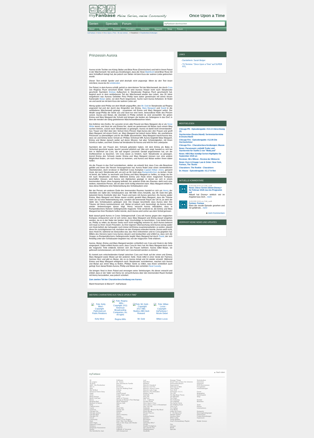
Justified (119, 426)
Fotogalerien (201, 387)
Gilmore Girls (120, 403)
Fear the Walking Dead (124, 388)
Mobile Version (202, 421)
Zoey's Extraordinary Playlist (180, 421)
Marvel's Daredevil (149, 385)
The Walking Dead (176, 405)
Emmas (112, 92)
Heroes (118, 416)
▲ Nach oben (219, 372)
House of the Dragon (123, 419)
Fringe (118, 396)
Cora (170, 87)
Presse (199, 406)
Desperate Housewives (97, 428)
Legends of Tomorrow (123, 429)
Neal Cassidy (155, 266)
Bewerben (200, 401)
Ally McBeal (94, 390)
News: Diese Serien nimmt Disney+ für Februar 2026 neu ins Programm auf (205, 190)
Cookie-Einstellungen (204, 416)
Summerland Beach (176, 383)
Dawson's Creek (95, 424)
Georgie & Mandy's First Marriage (127, 400)
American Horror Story (97, 392)
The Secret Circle (176, 403)
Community (93, 419)
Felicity (118, 390)
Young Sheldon (175, 419)
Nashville (146, 395)
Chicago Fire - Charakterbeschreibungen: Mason (201, 145)
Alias (91, 388)
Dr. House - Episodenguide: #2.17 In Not (197, 171)
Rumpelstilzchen (149, 172)
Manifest (146, 383)
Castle (92, 408)
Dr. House (119, 382)
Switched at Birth (176, 387)
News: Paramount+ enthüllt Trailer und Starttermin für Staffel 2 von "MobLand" (197, 149)
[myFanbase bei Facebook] (194, 233)
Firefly (118, 392)
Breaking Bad (94, 401)
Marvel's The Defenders (151, 392)
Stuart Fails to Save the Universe (181, 382)
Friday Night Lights (122, 395)
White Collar (174, 418)
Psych (145, 414)
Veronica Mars (175, 416)
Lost (144, 380)
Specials (112, 23)
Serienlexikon (201, 380)
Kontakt (199, 400)
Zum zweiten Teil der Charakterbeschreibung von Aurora (115, 279)
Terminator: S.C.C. (176, 392)
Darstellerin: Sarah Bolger (193, 60)
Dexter (92, 429)
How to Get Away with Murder (126, 423)
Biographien (201, 393)
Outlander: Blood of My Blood (153, 410)
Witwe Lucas (162, 319)
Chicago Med (94, 414)
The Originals (174, 401)
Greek (118, 413)
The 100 (173, 393)
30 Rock (92, 383)
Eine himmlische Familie (124, 383)
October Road (148, 401)
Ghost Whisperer (122, 401)
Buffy (91, 405)
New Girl (146, 396)
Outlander (146, 408)
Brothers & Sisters (96, 403)
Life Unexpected (122, 431)
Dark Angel (93, 423)
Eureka (118, 385)
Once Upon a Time (207, 15)
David (163, 108)
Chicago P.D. (94, 416)
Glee (118, 406)
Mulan (102, 99)
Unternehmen (201, 408)
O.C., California (148, 400)
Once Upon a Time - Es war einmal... (116, 33)
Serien (99, 33)
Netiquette (200, 411)
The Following (175, 400)
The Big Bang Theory (177, 395)
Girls (118, 405)
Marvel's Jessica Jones (151, 388)
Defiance (93, 426)
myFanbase (91, 33)
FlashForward (121, 393)
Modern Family (148, 393)
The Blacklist (174, 396)
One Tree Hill (147, 406)
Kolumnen (200, 383)
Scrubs (145, 424)
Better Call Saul (95, 398)
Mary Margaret (149, 108)
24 (90, 380)
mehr (209, 197)
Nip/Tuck (146, 398)
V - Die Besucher (176, 413)
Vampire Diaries (175, 414)
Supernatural (174, 385)
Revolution (146, 419)
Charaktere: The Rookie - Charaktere (196, 167)
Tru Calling (173, 408)
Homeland (119, 418)
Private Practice (148, 413)
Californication (94, 406)
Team (199, 405)
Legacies (119, 428)
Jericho (118, 424)
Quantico (146, 418)
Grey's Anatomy (121, 414)
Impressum (201, 418)
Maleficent (149, 72)
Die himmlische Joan (97, 431)
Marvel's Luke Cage (150, 390)
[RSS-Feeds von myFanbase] (187, 233)
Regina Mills (120, 319)
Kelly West (99, 319)
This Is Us (173, 406)
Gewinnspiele (201, 395)
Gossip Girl (120, 410)
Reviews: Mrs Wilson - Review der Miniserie (199, 159)
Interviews (200, 382)
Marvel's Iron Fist (149, 387)
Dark (91, 421)
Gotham (119, 411)
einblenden (115, 83)
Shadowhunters (148, 429)
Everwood (119, 387)
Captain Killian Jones (154, 170)
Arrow (92, 395)
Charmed (93, 410)
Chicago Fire (94, 411)
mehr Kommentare (216, 213)
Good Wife (120, 408)
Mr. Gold (145, 106)
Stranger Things (175, 380)
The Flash (173, 398)
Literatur (173, 426)
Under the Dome (175, 411)
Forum (126, 23)
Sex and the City (149, 428)
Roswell (146, 421)
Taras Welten (174, 388)
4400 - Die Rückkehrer (97, 385)
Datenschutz (201, 414)
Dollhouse (119, 380)
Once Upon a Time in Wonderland (154, 405)
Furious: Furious (196, 203)
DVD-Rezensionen (203, 385)
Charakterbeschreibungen (148, 33)
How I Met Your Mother (124, 421)
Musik (172, 428)
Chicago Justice (95, 413)
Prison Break (147, 411)
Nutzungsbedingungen (204, 413)
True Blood (173, 410)
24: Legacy (93, 382)
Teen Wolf (173, 390)
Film (171, 424)
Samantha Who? (149, 423)
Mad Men (146, 382)
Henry (165, 190)
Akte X (92, 387)
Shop (198, 396)
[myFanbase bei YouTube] (217, 233)
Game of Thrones (122, 398)
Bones (92, 400)
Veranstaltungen (202, 388)
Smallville (146, 431)
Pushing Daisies (148, 416)
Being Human (94, 396)
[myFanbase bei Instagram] (209, 233)
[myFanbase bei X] (202, 233)
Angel (91, 393)
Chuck (92, 418)
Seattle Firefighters (149, 426)
